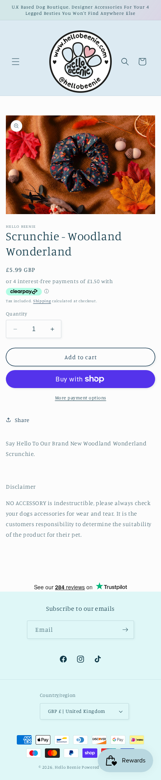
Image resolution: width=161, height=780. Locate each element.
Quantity (16, 313)
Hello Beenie (67, 767)
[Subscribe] (125, 629)
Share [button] (22, 420)
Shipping (42, 300)
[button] (15, 61)
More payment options (80, 398)
